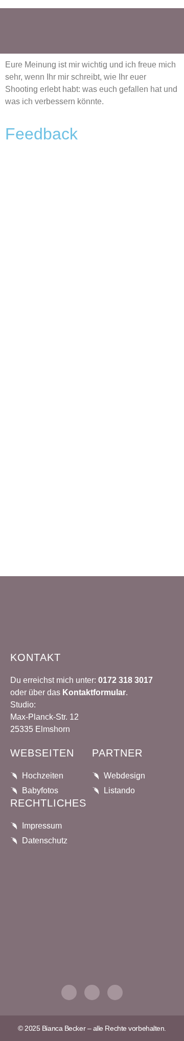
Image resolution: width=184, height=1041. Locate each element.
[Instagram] (69, 992)
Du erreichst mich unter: (53, 680)
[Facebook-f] (92, 992)
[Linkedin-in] (115, 992)
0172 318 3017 (124, 680)
